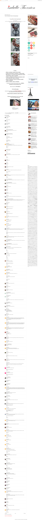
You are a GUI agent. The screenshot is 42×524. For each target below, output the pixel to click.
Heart (32, 215)
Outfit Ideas (35, 234)
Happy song (29, 213)
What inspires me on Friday (30, 262)
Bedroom (34, 176)
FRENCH (28, 203)
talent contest (34, 253)
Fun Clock (31, 207)
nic (6, 159)
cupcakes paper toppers (35, 193)
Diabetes (36, 194)
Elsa (35, 196)
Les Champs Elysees (33, 225)
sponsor (32, 248)
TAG (31, 253)
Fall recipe (33, 198)
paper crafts (29, 235)
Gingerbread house (32, 208)
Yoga (29, 265)
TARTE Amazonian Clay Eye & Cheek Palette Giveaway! (33, 138)
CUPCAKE (30, 193)
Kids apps (31, 221)
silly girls (33, 247)
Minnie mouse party (30, 229)
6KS (30, 167)
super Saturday (36, 252)
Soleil (30, 248)
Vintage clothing (34, 260)
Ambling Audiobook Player (31, 170)
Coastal (36, 190)
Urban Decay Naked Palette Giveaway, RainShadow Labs (33, 113)
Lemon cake (30, 225)
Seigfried (33, 246)
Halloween (36, 211)
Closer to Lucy (7, 116)
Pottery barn (33, 241)
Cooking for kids (33, 191)
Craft (28, 192)
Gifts (30, 208)
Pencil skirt (36, 237)
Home (15, 513)
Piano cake (36, 238)
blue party (33, 179)
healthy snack (29, 215)
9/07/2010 (7, 492)
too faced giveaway (35, 257)
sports (34, 248)
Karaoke (32, 220)
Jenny (6, 426)
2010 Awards (35, 166)
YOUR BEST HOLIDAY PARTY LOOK (33, 265)
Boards (34, 179)
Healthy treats (31, 215)
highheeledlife (7, 269)
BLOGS (32, 178)
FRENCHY (36, 206)
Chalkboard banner (35, 185)
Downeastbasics (31, 195)
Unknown (7, 143)
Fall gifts (28, 198)
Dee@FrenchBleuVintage (8, 182)
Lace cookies (31, 223)
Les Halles (36, 225)
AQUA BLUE (35, 173)
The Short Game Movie (30, 256)
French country (34, 203)
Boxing (31, 180)
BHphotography (7, 305)
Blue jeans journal (30, 179)
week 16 (34, 261)
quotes (33, 242)
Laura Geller (35, 223)
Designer (31, 194)
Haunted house (34, 213)
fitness (35, 201)
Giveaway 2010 (31, 209)
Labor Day (29, 223)
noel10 (30, 233)
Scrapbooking (29, 246)
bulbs (35, 181)
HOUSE (33, 217)
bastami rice (32, 175)
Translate (32, 55)
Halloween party (31, 212)
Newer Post (6, 513)
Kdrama (34, 220)
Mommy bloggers (36, 229)
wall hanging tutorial (30, 261)
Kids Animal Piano (29, 221)
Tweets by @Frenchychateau (30, 97)
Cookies (31, 191)
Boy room (33, 180)
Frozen (29, 207)
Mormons (29, 230)
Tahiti (32, 253)
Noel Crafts (29, 233)
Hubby (28, 218)
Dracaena (33, 195)
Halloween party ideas (35, 212)
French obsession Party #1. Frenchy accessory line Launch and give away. (34, 127)
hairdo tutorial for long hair (32, 211)
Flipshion (33, 202)
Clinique (31, 190)
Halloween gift (29, 212)
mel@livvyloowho (8, 292)
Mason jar (36, 228)
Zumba (28, 266)
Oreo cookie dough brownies (30, 234)
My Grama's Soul (7, 149)
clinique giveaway (33, 190)
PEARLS (32, 237)
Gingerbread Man (36, 208)
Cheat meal (29, 186)
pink (29, 239)
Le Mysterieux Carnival (35, 224)
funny (35, 207)
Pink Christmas (31, 239)
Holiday (30, 216)
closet (35, 190)
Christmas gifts (29, 189)
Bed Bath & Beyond (32, 176)
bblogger (34, 175)
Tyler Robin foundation (29, 258)
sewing (36, 246)
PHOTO (28, 238)
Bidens (35, 177)
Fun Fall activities (33, 207)
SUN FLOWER (29, 252)
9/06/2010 (7, 482)
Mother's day (36, 230)
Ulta (31, 258)
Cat (32, 184)
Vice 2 (29, 260)
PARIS (34, 235)
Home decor (32, 216)
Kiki (6, 501)
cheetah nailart (36, 186)
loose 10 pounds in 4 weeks (31, 226)
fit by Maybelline (32, 201)
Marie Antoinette (31, 228)
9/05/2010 (7, 437)
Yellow (28, 265)
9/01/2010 (7, 121)
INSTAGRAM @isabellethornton (30, 74)
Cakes (32, 182)
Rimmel (30, 244)
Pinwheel (35, 239)
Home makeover (34, 216)
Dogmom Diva (7, 458)
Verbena (28, 260)
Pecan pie (34, 237)
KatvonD (33, 220)
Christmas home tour (32, 189)
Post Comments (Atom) (9, 514)
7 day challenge (32, 167)
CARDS (28, 184)
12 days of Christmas (30, 166)
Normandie (32, 233)
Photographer (32, 238)
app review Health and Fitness (31, 172)
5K (29, 167)
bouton (29, 180)
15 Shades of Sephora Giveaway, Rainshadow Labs (34, 142)
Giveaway (29, 209)
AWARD (34, 174)
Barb (6, 331)
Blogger (26, 519)
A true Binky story (35, 167)
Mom (32, 229)
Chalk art (30, 185)
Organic (33, 234)
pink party (33, 239)
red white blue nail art (34, 243)
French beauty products (31, 203)
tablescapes (30, 253)
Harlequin (30, 213)
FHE (28, 201)
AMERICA (34, 170)
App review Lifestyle (35, 172)
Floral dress (35, 202)
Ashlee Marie (7, 484)
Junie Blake (30, 220)
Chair (29, 185)
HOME (28, 39)
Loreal (36, 226)
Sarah (6, 419)
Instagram (34, 218)
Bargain (30, 175)
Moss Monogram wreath (33, 230)
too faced (33, 257)
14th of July (33, 166)
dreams (35, 195)
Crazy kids (28, 193)
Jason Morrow (22, 519)
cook (30, 191)
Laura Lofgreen (7, 487)
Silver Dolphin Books (35, 247)
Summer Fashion (33, 251)
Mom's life (33, 229)
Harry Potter (32, 213)
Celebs (28, 185)
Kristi (6, 282)
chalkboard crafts (33, 185)
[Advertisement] (33, 69)
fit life (34, 201)
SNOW (28, 248)
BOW (30, 180)
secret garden (31, 246)
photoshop (34, 238)
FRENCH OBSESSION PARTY (8, 113)
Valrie (6, 413)
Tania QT (7, 223)
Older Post (25, 513)
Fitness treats (31, 202)
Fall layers (30, 198)
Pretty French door (35, 241)
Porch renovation (29, 241)
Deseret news (30, 194)
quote (31, 242)
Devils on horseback (34, 194)
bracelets (34, 180)
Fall (33, 197)
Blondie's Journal (7, 246)
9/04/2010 (7, 411)
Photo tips (30, 238)
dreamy (36, 195)
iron (35, 218)
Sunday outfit (31, 252)
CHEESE (30, 186)
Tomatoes (28, 257)
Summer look (36, 251)
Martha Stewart (34, 228)
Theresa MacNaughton (8, 239)
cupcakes (32, 193)
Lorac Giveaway (35, 226)
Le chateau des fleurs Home (31, 224)
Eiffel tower (34, 196)
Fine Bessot (7, 362)
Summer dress (31, 251)
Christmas (36, 187)
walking (28, 261)
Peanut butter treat (29, 237)
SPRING (35, 248)
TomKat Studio (30, 257)
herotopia (35, 215)
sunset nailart (34, 252)
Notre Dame (34, 233)
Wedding (33, 261)
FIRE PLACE (30, 201)
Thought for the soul (34, 256)
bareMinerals (29, 175)
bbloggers (35, 175)
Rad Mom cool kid (35, 242)
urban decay (35, 258)
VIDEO (31, 260)
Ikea (30, 218)
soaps (29, 248)
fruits (30, 207)
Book (28, 180)
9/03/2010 (7, 365)
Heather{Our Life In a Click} (8, 133)
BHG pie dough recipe (32, 177)
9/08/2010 (7, 499)
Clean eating (30, 190)
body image (36, 179)
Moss (30, 230)
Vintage (32, 260)
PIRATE (36, 239)
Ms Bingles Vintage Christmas (9, 129)
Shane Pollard (7, 395)
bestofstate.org (29, 177)
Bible (34, 177)
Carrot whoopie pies (30, 184)
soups (31, 248)
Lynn (6, 192)
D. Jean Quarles (7, 380)
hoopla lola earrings (30, 217)
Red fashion (30, 243)
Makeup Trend (29, 228)
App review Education (32, 171)
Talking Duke (36, 253)
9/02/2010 (7, 300)
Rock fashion (32, 244)
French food (34, 204)
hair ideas (28, 211)
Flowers (36, 202)
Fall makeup (32, 198)
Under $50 (33, 258)
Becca (29, 176)
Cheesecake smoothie (33, 186)
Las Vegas (33, 223)
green (36, 210)
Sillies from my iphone (31, 247)
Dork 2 (29, 195)
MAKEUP (29, 40)
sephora (35, 246)
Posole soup (31, 241)
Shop (28, 247)
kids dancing (33, 221)
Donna (6, 195)
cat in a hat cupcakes (34, 184)
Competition (29, 191)
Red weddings (32, 243)
